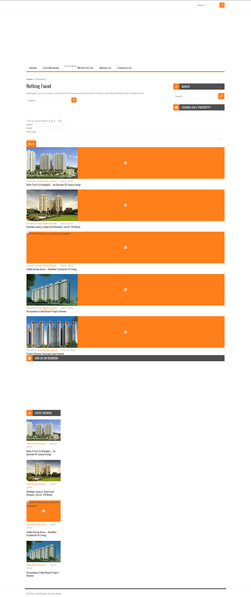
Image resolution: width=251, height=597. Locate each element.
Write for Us (85, 67)
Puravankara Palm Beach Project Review (46, 311)
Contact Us (124, 67)
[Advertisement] (125, 38)
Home (33, 67)
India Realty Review (47, 181)
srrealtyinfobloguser (47, 350)
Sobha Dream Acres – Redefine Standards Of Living (51, 269)
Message (31, 131)
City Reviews (51, 67)
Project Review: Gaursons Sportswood (45, 353)
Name (29, 124)
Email (29, 128)
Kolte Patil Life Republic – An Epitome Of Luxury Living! (53, 184)
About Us (105, 67)
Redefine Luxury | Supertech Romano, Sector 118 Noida (53, 227)
